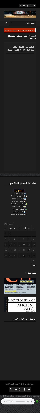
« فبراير (33, 265)
